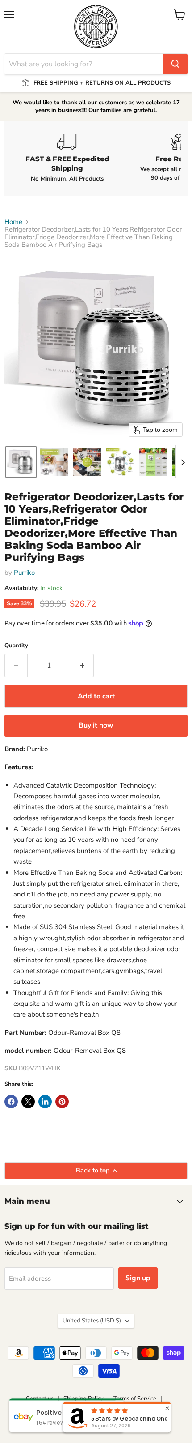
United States (92, 1321)
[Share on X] (28, 1101)
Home (13, 222)
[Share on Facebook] (11, 1101)
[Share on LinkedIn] (45, 1101)
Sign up (137, 1278)
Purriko (24, 572)
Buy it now (96, 725)
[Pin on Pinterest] (62, 1101)
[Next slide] (182, 461)
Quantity (16, 645)
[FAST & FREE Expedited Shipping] (67, 158)
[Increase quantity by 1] (82, 665)
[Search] (175, 64)
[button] (21, 462)
